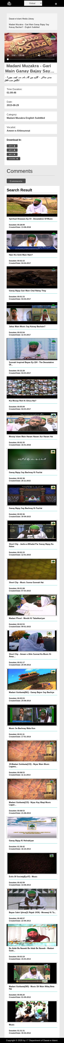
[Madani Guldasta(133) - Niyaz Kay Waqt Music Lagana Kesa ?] (32, 789)
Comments (16, 181)
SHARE (12, 159)
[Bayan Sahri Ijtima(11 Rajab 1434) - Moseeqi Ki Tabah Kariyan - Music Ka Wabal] (32, 899)
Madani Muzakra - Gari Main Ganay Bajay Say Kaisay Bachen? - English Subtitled (29, 25)
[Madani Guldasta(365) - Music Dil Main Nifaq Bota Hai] (32, 973)
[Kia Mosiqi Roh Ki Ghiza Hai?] (32, 387)
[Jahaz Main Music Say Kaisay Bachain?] (32, 313)
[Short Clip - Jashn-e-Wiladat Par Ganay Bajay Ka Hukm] (32, 531)
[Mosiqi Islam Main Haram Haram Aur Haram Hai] (32, 423)
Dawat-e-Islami (15, 19)
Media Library (28, 19)
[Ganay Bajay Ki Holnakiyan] (32, 827)
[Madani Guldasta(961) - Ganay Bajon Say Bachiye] (32, 679)
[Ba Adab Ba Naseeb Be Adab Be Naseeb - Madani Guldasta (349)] (32, 935)
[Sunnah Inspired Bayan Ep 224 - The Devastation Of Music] (32, 349)
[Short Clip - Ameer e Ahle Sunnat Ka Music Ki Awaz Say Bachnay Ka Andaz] (32, 641)
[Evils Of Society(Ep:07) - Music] (32, 863)
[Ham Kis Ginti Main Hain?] (32, 241)
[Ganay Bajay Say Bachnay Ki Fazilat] (32, 459)
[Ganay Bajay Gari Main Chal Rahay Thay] (32, 277)
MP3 (11, 150)
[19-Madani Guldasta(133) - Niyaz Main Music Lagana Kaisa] (32, 751)
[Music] (32, 1011)
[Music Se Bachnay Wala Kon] (32, 715)
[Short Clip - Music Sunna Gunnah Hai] (32, 569)
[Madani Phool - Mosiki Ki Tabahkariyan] (32, 605)
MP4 (11, 146)
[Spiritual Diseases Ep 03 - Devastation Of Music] (32, 205)
